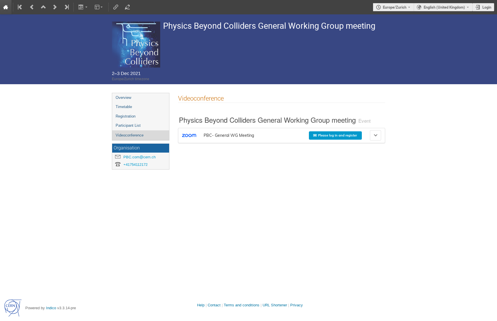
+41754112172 (135, 164)
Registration (125, 116)
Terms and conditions (241, 305)
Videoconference (130, 135)
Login (486, 7)
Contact (214, 305)
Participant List (128, 125)
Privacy (296, 305)
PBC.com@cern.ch (139, 157)
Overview (123, 97)
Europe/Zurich (394, 7)
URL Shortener (275, 305)
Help (200, 305)
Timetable (124, 107)
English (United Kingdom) (444, 7)
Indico (51, 307)
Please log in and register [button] (337, 135)
